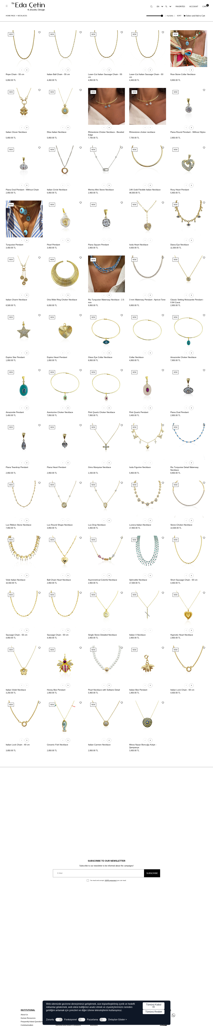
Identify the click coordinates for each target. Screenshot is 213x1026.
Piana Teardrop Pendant (17, 467)
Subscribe (152, 873)
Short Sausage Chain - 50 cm (183, 580)
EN (158, 7)
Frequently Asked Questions (32, 1022)
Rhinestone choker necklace (142, 132)
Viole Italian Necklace (15, 580)
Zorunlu (50, 1019)
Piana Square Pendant (98, 244)
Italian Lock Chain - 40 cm (18, 744)
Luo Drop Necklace (97, 525)
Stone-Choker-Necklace (181, 525)
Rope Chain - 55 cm (15, 74)
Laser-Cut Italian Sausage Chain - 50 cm (146, 75)
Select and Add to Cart (195, 16)
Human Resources (28, 1018)
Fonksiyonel (70, 1019)
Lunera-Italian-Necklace (140, 525)
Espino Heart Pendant (57, 357)
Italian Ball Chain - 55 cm (58, 74)
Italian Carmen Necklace (99, 744)
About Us (24, 1015)
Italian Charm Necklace (16, 299)
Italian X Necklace (137, 635)
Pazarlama (92, 1019)
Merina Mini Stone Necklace (101, 189)
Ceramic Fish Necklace (57, 744)
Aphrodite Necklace (138, 580)
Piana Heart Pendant (56, 467)
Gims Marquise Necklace (99, 467)
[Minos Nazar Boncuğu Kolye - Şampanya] (147, 719)
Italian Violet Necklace (16, 690)
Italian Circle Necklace (57, 189)
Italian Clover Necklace (16, 132)
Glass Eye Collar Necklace (100, 357)
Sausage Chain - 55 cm (16, 635)
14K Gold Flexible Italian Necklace (145, 189)
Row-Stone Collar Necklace (182, 74)
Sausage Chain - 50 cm (58, 635)
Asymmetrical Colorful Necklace (102, 580)
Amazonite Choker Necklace (183, 357)
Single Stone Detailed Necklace (102, 635)
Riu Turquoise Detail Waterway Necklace (184, 468)
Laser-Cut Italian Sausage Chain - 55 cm (105, 75)
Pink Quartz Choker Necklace (101, 412)
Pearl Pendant (53, 244)
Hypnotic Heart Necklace (181, 635)
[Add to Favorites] (39, 32)
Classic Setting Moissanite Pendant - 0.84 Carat (187, 301)
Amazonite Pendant (15, 412)
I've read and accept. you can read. (108, 880)
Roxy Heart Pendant (179, 189)
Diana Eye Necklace (179, 244)
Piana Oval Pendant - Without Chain (22, 189)
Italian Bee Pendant (138, 690)
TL (166, 7)
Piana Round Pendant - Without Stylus (187, 132)
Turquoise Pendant (14, 244)
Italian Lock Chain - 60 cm (182, 690)
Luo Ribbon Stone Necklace (18, 525)
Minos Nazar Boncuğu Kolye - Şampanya (142, 746)
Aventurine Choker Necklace (60, 412)
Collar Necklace (136, 357)
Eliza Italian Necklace (56, 132)
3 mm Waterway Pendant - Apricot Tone (147, 299)
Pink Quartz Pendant (138, 412)
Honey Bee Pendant (56, 690)
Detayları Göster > (117, 1019)
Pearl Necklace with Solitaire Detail (104, 690)
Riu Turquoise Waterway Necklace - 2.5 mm (106, 301)
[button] (21, 70)
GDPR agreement (111, 880)
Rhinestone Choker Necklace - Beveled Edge (106, 133)
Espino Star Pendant (15, 357)
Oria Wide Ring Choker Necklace (62, 299)
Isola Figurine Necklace (140, 467)
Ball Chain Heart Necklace (59, 580)
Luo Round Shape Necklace (60, 525)
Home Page (10, 16)
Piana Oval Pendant (179, 412)
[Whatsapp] (173, 1015)
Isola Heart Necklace (138, 244)
